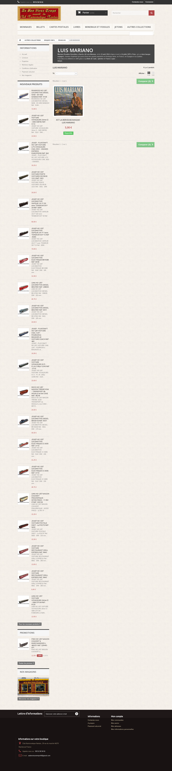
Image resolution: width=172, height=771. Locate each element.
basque (147, 54)
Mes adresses (116, 726)
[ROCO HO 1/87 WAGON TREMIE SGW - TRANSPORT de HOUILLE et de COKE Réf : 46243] (23, 392)
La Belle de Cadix (91, 59)
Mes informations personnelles (122, 729)
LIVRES (76, 27)
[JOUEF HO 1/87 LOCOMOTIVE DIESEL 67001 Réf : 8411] (23, 311)
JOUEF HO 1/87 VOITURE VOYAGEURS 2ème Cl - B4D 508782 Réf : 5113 (39, 120)
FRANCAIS (62, 40)
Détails (60, 61)
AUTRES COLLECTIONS (139, 27)
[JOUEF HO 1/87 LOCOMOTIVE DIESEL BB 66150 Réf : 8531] (23, 421)
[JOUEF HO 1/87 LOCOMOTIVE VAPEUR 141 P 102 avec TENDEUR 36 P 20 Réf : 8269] (23, 204)
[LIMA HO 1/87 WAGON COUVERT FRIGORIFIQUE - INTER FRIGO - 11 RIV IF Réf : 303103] (23, 499)
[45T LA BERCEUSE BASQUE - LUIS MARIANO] (68, 101)
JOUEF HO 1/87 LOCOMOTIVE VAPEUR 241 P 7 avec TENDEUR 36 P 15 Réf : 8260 (40, 232)
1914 (108, 54)
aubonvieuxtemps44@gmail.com (39, 755)
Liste (153, 75)
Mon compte (117, 716)
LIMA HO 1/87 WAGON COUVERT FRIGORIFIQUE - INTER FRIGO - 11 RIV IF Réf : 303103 (40, 498)
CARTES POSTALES (59, 27)
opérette (100, 59)
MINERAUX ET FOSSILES (97, 27)
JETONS (119, 27)
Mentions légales (27, 65)
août (104, 54)
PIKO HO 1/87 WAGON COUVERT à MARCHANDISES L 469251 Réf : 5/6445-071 (40, 643)
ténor (143, 54)
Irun (112, 54)
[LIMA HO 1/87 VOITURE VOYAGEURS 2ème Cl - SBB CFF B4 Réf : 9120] (23, 601)
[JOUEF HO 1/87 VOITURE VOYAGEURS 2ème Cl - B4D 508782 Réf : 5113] (23, 121)
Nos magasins (26, 75)
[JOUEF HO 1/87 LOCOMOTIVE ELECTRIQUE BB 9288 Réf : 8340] (23, 261)
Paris (134, 54)
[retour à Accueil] (20, 40)
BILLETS (40, 27)
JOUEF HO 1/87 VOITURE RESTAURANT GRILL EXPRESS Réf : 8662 (39, 549)
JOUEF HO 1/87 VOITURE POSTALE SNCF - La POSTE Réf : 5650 (40, 524)
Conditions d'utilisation (29, 68)
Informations (28, 48)
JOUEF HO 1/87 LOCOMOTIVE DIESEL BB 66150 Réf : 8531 (40, 418)
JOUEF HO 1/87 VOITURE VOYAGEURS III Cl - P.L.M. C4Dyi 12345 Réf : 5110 (40, 364)
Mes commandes (117, 720)
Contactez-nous (137, 2)
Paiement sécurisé (28, 72)
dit (85, 54)
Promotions (27, 632)
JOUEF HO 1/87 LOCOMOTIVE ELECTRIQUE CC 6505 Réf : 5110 (39, 442)
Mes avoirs (115, 723)
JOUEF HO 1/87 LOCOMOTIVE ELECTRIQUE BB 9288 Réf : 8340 (40, 259)
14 (122, 54)
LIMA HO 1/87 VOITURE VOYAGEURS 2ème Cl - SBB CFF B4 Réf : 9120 (39, 600)
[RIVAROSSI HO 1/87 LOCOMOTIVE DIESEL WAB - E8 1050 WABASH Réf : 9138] (23, 96)
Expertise (24, 61)
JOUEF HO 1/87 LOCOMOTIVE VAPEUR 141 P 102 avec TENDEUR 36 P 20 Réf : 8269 (39, 203)
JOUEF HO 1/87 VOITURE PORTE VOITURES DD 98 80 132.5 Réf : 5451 (39, 175)
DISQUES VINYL (49, 40)
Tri (54, 73)
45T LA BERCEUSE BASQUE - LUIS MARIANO (68, 121)
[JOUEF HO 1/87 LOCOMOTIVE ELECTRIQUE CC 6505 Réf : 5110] (23, 444)
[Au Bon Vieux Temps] (39, 13)
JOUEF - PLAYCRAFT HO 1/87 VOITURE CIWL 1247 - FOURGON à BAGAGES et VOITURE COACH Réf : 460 (40, 335)
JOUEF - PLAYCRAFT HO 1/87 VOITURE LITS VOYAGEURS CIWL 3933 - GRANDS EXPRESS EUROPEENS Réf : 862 (40, 148)
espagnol (61, 56)
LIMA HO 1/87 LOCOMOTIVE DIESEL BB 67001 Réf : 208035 (40, 285)
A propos (91, 723)
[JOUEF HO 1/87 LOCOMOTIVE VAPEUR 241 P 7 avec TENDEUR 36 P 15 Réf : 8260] (23, 233)
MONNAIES (26, 27)
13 (101, 54)
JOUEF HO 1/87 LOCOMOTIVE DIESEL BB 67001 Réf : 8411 (40, 308)
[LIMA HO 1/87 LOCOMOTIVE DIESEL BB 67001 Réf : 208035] (23, 288)
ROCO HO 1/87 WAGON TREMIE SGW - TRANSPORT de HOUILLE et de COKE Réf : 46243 (40, 391)
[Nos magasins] (33, 686)
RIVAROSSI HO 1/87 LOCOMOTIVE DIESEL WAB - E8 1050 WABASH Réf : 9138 (40, 93)
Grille (148, 75)
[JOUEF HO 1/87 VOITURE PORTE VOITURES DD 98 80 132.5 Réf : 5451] (23, 177)
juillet (125, 54)
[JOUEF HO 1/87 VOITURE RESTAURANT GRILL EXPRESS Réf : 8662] (23, 551)
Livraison (24, 58)
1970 (129, 54)
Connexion (149, 2)
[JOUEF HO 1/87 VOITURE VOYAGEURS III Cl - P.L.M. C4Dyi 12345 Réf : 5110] (23, 365)
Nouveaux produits (31, 84)
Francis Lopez (110, 59)
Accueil (24, 54)
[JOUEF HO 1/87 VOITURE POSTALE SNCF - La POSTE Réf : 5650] (23, 526)
